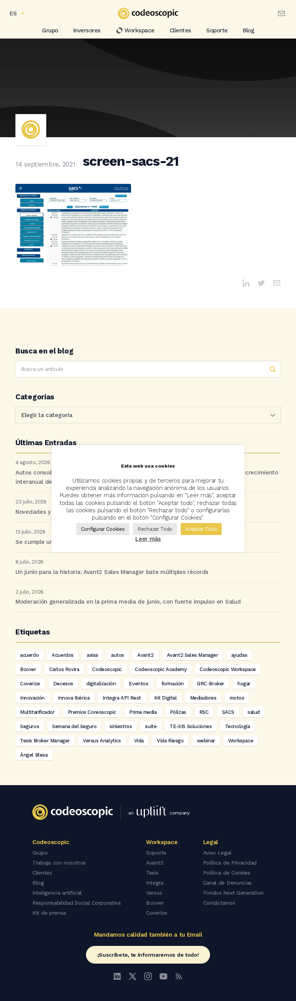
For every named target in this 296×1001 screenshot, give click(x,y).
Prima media (143, 712)
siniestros (120, 726)
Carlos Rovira (64, 669)
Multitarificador (37, 712)
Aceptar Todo (201, 529)
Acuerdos (63, 655)
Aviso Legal (217, 853)
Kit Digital (165, 698)
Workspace (139, 30)
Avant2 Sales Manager (192, 655)
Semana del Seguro (74, 726)
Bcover (28, 669)
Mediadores (203, 698)
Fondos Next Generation (233, 893)
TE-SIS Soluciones (191, 726)
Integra (154, 883)
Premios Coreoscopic (92, 712)
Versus (154, 893)
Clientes (180, 30)
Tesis (152, 873)
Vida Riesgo (170, 741)
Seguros (29, 726)
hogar (244, 683)
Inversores (87, 30)
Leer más (148, 538)
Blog (248, 30)
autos (117, 655)
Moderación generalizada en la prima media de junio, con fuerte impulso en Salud (127, 601)
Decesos (63, 683)
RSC (204, 712)
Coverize (30, 683)
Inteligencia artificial (57, 893)
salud (253, 712)
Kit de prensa (49, 913)
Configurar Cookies (103, 529)
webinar (206, 741)
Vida (139, 741)
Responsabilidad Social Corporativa (76, 903)
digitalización (101, 683)
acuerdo (29, 655)
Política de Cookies (227, 873)
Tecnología (237, 726)
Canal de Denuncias (227, 883)
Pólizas (178, 712)
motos (237, 698)
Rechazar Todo (155, 529)
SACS (228, 712)
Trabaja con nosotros (59, 863)
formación (172, 683)
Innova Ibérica (73, 698)
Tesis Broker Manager (45, 741)
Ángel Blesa (34, 755)
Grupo (50, 30)
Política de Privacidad (230, 863)
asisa (92, 655)
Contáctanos (219, 903)
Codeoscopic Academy (161, 669)
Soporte (217, 30)
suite (150, 726)
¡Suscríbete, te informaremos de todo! (148, 955)
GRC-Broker (210, 683)
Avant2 (145, 655)
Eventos (138, 683)
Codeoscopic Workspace (228, 669)
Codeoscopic (107, 669)
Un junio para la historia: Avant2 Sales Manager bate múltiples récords (112, 572)
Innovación (32, 698)
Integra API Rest (122, 698)
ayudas (239, 655)
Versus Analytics (102, 741)
